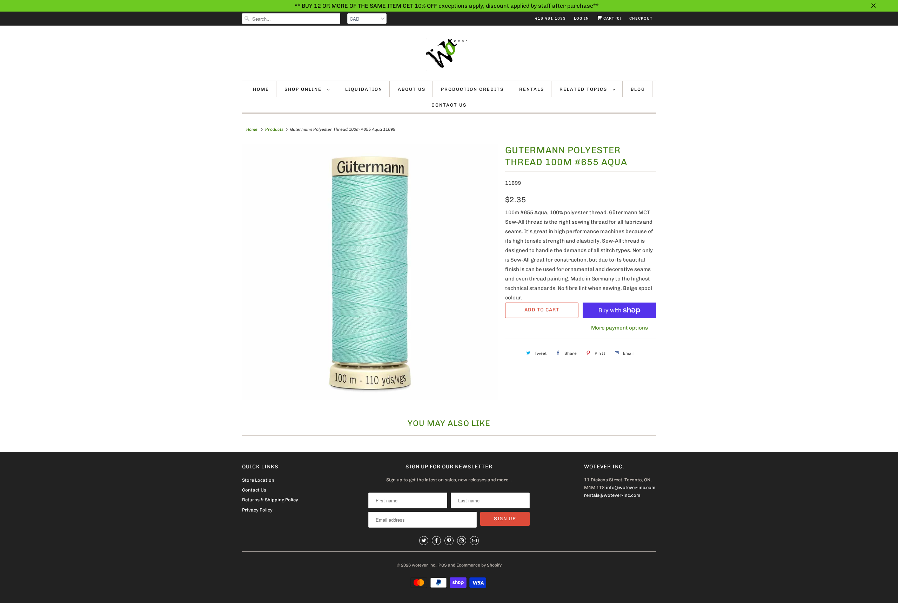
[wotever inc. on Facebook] (436, 540)
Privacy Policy (257, 510)
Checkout (640, 18)
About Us (411, 89)
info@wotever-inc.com (630, 487)
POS (442, 565)
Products (274, 129)
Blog (638, 89)
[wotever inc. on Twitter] (423, 540)
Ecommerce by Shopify (479, 565)
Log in (581, 18)
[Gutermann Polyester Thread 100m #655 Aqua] (370, 272)
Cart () (611, 18)
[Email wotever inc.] (474, 540)
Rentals (531, 89)
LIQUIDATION (363, 89)
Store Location (258, 480)
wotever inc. (424, 565)
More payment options (619, 328)
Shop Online (303, 89)
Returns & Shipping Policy (270, 499)
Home (261, 89)
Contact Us (449, 105)
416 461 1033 (550, 18)
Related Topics (584, 89)
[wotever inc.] (449, 54)
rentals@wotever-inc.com (612, 495)
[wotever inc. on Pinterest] (449, 540)
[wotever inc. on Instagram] (461, 540)
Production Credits (472, 89)
